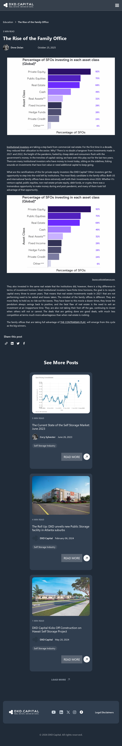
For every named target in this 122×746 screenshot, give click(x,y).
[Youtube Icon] (53, 712)
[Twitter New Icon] (68, 712)
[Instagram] (74, 712)
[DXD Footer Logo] (23, 713)
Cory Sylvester (47, 437)
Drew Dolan (17, 47)
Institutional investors (18, 146)
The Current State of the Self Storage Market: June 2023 (61, 426)
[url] (6, 343)
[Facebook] (81, 712)
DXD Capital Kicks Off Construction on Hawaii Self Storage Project (56, 629)
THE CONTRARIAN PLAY (73, 322)
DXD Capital (46, 538)
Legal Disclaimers (104, 712)
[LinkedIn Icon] (61, 712)
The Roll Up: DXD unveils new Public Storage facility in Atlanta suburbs (60, 528)
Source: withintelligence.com (103, 279)
